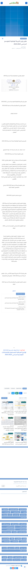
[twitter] (11, 568)
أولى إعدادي (23, 541)
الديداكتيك (5, 509)
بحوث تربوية (23, 548)
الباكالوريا (18, 538)
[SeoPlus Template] (21, 566)
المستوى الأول (15, 524)
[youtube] (13, 568)
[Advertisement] (14, 21)
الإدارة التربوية (23, 38)
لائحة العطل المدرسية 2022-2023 (11, 350)
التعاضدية (24, 559)
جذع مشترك (6, 541)
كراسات (4, 548)
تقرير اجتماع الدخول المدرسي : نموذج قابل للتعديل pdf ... (20, 412)
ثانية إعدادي (15, 541)
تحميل (14, 291)
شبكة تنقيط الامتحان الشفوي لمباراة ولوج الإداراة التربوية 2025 (21, 428)
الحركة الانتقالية (16, 559)
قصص (17, 548)
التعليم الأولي (23, 524)
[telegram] (15, 568)
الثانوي (24, 538)
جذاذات (14, 532)
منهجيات (4, 514)
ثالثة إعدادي (5, 538)
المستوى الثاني (23, 526)
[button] (20, 393)
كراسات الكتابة (23, 550)
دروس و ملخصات (6, 532)
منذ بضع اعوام (21, 296)
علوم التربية (16, 514)
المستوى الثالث (6, 524)
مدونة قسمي (8, 565)
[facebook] (17, 568)
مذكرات (10, 514)
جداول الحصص (16, 512)
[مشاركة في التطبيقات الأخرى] (9, 393)
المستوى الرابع (23, 529)
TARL (12, 538)
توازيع (25, 512)
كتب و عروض (11, 548)
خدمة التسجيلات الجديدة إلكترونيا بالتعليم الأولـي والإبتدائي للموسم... (8, 428)
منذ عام (24, 409)
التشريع (4, 557)
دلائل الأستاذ (23, 514)
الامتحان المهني (18, 557)
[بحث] (2, 3)
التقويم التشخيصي (13, 509)
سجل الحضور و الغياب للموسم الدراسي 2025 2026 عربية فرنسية (8, 413)
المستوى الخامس (10, 526)
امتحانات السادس (22, 532)
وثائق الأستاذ (7, 388)
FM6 (25, 557)
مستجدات (13, 388)
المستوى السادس (10, 529)
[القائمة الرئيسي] (26, 3)
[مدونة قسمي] (14, 3)
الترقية (10, 557)
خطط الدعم (6, 512)
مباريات (9, 559)
